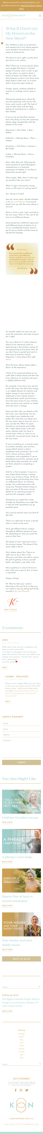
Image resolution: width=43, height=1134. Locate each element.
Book (21, 1057)
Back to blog (10, 610)
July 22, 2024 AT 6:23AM (14, 679)
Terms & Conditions (24, 1124)
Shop (21, 1054)
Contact (21, 1045)
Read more (7, 822)
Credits (36, 1124)
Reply (4, 667)
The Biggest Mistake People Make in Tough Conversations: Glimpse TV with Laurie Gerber (21, 1003)
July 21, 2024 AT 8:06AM (10, 643)
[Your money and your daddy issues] (21, 924)
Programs (21, 1048)
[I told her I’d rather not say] (21, 802)
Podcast (21, 1036)
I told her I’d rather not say (20, 817)
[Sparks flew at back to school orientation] (21, 881)
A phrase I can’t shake (17, 857)
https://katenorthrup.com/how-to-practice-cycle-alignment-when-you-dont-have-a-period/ (22, 693)
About (21, 1042)
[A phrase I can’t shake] (21, 841)
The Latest (22, 1051)
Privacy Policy (9, 1124)
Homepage (21, 1033)
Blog (21, 1039)
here (7, 359)
